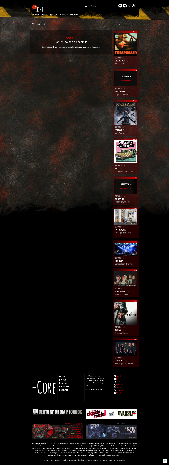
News (44, 15)
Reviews (53, 15)
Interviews (64, 15)
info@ (118, 393)
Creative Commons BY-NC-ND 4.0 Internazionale (109, 460)
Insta (118, 382)
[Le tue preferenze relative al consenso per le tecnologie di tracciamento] (165, 461)
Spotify (119, 376)
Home (36, 15)
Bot (117, 379)
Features (74, 15)
